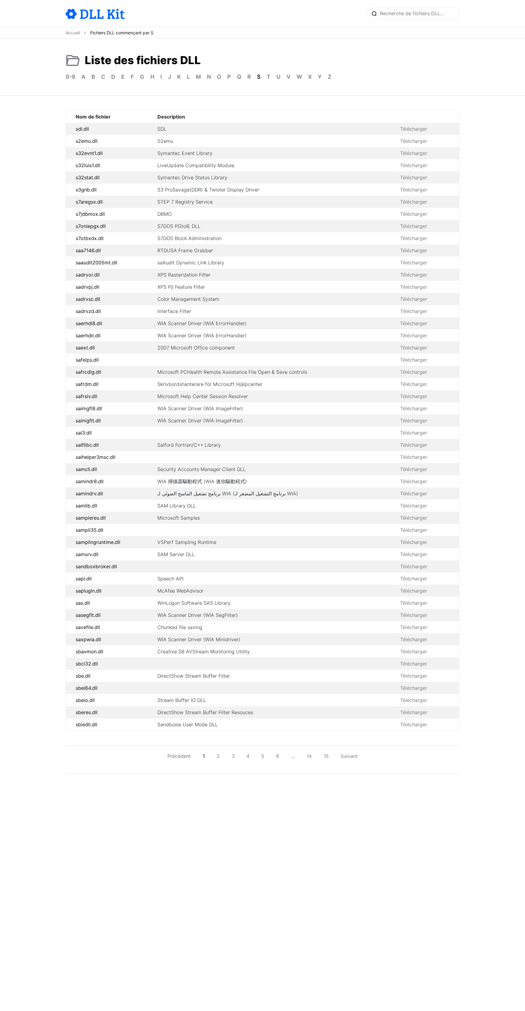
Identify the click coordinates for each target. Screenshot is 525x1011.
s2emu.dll (87, 141)
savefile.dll (88, 627)
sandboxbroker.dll (96, 566)
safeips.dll (87, 360)
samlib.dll (86, 506)
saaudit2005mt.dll (96, 263)
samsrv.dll (87, 554)
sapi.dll (84, 579)
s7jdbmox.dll (90, 214)
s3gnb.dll (86, 190)
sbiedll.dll (86, 724)
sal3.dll (84, 433)
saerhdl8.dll (89, 323)
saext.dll (85, 348)
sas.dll (83, 603)
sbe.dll (83, 676)
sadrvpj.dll (87, 287)
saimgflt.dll (88, 421)
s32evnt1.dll (89, 153)
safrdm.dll (87, 384)
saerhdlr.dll (88, 335)
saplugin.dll (88, 591)
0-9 (70, 77)
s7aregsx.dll (89, 202)
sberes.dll (87, 712)
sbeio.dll (85, 700)
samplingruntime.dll (98, 542)
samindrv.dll (89, 493)
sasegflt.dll (88, 615)
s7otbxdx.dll (90, 238)
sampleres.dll (91, 518)
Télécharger (413, 129)
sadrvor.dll (88, 275)
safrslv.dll (86, 396)
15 (326, 756)
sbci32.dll (87, 664)
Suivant (349, 756)
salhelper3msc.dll (95, 457)
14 (309, 756)
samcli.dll (86, 469)
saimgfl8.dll (89, 408)
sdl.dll (82, 129)
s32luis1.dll (88, 165)
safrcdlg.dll (88, 372)
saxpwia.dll (88, 639)
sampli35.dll (89, 530)
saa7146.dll (88, 250)
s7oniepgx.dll (91, 226)
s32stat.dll (88, 177)
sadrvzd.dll (88, 311)
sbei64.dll (87, 688)
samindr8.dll (90, 481)
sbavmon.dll (89, 651)
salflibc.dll (87, 445)
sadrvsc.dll (88, 299)
